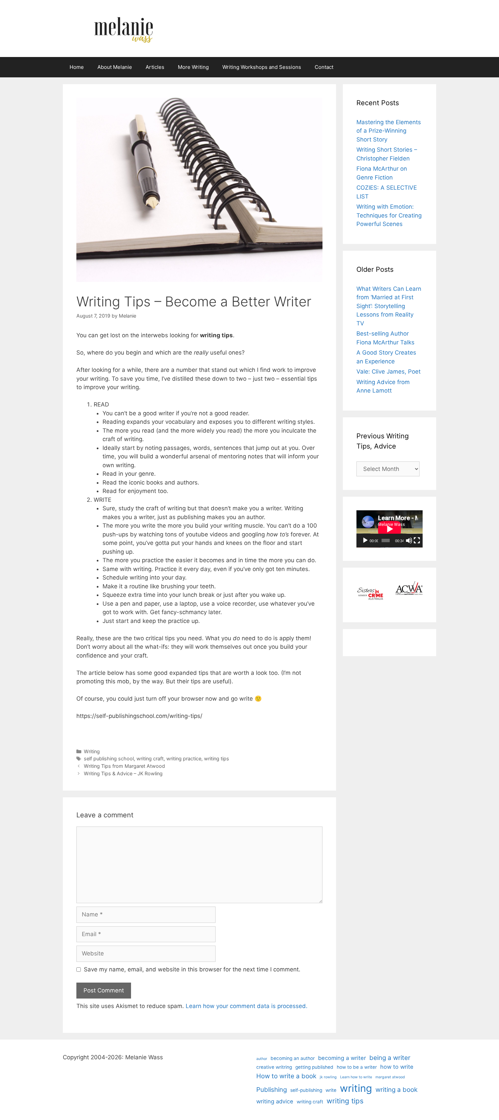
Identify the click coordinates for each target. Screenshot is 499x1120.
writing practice (183, 758)
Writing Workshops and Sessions (261, 67)
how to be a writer (357, 1067)
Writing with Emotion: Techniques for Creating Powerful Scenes (389, 215)
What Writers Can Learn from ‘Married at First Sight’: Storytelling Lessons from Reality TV (388, 306)
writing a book (396, 1090)
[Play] (365, 540)
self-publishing (306, 1090)
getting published (314, 1067)
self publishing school (109, 758)
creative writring (274, 1067)
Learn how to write (356, 1077)
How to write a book (286, 1076)
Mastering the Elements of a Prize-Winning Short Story (388, 131)
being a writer (389, 1058)
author (261, 1059)
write (331, 1090)
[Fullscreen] (416, 540)
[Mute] (409, 540)
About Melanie (114, 67)
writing (356, 1088)
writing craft (150, 758)
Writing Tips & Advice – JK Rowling (123, 773)
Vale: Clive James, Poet (388, 371)
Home (77, 67)
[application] (389, 529)
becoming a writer (342, 1058)
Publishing (271, 1090)
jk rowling (328, 1077)
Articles (155, 67)
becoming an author (293, 1058)
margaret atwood (390, 1077)
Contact (324, 67)
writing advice (274, 1101)
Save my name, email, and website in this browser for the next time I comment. (192, 969)
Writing (92, 751)
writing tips (216, 758)
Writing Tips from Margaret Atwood (124, 766)
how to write (396, 1066)
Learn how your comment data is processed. (247, 1006)
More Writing (193, 67)
